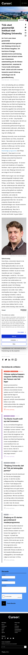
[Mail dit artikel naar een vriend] (25, 33)
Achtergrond (4, 626)
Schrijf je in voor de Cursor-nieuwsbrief (9, 643)
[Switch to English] (26, 20)
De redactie (17, 626)
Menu (25, 3)
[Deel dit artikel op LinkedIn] (25, 30)
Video (3, 630)
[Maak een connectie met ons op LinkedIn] (11, 638)
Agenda (3, 632)
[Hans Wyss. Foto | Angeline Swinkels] (14, 236)
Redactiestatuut (18, 630)
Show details (21, 332)
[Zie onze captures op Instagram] (3, 638)
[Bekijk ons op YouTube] (14, 638)
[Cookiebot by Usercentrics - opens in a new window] (20, 310)
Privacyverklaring (18, 629)
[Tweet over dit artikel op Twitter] (25, 27)
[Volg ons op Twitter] (8, 638)
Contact (16, 632)
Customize (13, 340)
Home (16, 624)
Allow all (14, 336)
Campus (3, 627)
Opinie (3, 629)
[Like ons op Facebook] (5, 638)
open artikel (10, 409)
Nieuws (3, 624)
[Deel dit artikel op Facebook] (25, 25)
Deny (14, 344)
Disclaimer (17, 627)
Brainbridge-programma (9, 151)
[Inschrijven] (25, 647)
